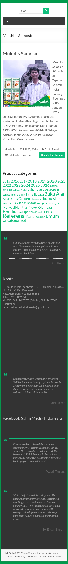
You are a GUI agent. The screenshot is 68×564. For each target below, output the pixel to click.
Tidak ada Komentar (20, 154)
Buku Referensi (10, 199)
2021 (61, 181)
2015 (6, 181)
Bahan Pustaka (51, 189)
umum (52, 216)
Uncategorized (14, 220)
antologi (7, 189)
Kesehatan (27, 203)
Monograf (54, 203)
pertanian (31, 212)
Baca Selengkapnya (52, 154)
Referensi (14, 215)
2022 (7, 185)
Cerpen (24, 198)
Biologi (22, 194)
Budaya (39, 194)
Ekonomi (36, 198)
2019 (41, 181)
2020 (52, 180)
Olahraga (45, 207)
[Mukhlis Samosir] (26, 61)
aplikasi (16, 189)
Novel (33, 207)
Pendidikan (14, 211)
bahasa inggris (10, 194)
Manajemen (42, 203)
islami (57, 198)
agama (54, 185)
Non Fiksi (21, 207)
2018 (32, 181)
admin (11, 149)
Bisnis (29, 194)
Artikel (24, 190)
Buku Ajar (54, 194)
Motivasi (9, 207)
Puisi (49, 212)
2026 (44, 185)
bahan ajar (35, 189)
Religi (30, 216)
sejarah (40, 216)
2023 (16, 185)
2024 (25, 185)
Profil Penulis (53, 149)
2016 (15, 181)
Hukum (47, 199)
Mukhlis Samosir (20, 53)
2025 (35, 185)
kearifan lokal (11, 203)
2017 (23, 181)
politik (42, 212)
